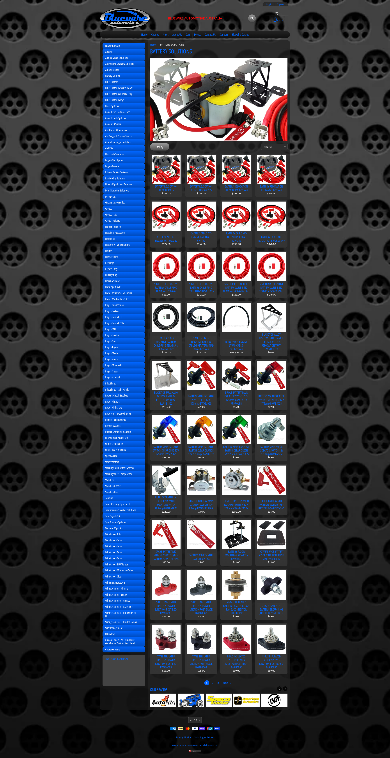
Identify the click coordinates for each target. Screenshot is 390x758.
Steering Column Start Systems (119, 468)
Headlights (110, 239)
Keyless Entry (111, 269)
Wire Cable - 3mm (113, 540)
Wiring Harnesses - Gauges (117, 600)
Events (197, 34)
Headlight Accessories (115, 232)
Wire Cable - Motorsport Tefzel (119, 570)
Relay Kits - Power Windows (118, 413)
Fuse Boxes (110, 196)
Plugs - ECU (110, 329)
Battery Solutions (113, 76)
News (166, 34)
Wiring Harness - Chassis (116, 588)
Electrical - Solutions (114, 154)
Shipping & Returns (204, 737)
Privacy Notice (183, 737)
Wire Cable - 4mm (113, 546)
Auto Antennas (112, 70)
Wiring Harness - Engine (116, 594)
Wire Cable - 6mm (113, 558)
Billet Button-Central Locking (118, 94)
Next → (227, 682)
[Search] (252, 18)
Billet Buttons (111, 82)
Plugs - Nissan (111, 371)
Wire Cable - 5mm (113, 552)
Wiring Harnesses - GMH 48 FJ (119, 606)
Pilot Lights (110, 383)
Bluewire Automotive (194, 745)
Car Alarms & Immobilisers (117, 130)
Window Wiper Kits (114, 528)
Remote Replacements (115, 420)
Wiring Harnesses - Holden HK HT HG (120, 614)
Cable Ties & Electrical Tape (117, 112)
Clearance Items (112, 649)
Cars (188, 34)
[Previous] (279, 688)
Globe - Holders (112, 220)
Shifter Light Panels (114, 444)
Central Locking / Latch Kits (118, 142)
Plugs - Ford (110, 341)
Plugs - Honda (111, 359)
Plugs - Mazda (111, 353)
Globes (108, 208)
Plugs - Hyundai (112, 377)
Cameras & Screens (113, 124)
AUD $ (193, 720)
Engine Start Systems (114, 160)
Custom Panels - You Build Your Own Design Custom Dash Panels (120, 641)
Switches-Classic (113, 486)
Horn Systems (111, 257)
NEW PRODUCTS (112, 46)
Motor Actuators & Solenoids (118, 293)
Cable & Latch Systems (115, 118)
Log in (269, 4)
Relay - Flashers (112, 401)
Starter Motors (112, 462)
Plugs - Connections (114, 305)
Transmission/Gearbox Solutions (120, 510)
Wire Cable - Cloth (113, 576)
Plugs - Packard (112, 311)
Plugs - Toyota (111, 347)
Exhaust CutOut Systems (116, 172)
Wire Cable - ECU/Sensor (116, 564)
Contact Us (210, 34)
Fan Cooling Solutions (115, 178)
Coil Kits (109, 148)
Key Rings (109, 263)
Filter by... (160, 147)
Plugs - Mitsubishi (113, 365)
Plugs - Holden (112, 335)
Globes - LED (111, 214)
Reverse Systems (113, 425)
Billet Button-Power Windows (119, 88)
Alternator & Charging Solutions (119, 64)
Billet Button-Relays (114, 100)
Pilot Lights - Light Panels (117, 389)
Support (224, 34)
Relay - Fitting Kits (113, 407)
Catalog (155, 34)
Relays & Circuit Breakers (116, 395)
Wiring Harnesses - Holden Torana (121, 622)
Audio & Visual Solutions (116, 58)
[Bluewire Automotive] (125, 18)
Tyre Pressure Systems (115, 522)
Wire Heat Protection (115, 582)
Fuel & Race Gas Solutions (117, 190)
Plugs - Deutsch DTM (114, 323)
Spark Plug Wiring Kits (115, 450)
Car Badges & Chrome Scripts (118, 136)
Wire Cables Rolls (113, 534)
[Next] (285, 688)
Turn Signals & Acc (113, 516)
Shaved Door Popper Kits (116, 437)
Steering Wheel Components (118, 474)
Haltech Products (113, 226)
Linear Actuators (112, 281)
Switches (109, 480)
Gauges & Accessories (115, 202)
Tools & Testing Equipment (117, 504)
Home (144, 34)
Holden (108, 251)
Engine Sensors (112, 166)
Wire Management (113, 628)
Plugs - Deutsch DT (113, 317)
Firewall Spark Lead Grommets (119, 184)
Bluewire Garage (240, 34)
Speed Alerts (111, 456)
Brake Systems (112, 106)
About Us (177, 34)
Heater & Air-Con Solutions (117, 244)
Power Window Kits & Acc (117, 299)
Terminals (109, 498)
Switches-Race (112, 492)
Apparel (108, 51)
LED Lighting (111, 275)
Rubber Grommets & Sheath (118, 432)
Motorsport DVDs (113, 287)
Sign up (281, 4)
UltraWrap (110, 634)
